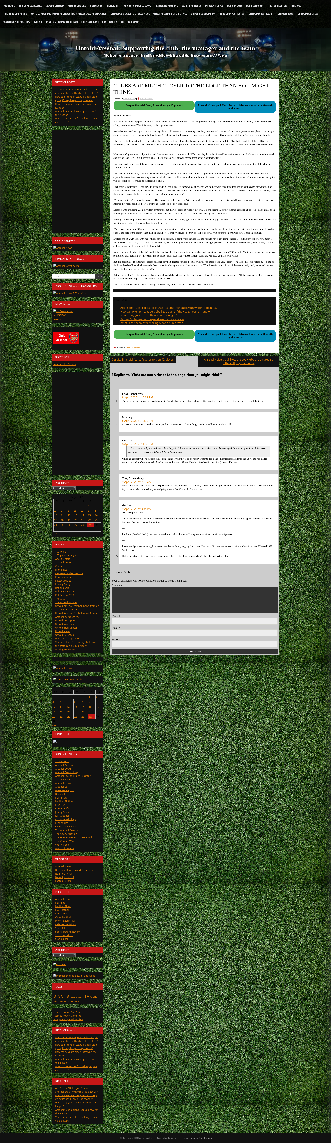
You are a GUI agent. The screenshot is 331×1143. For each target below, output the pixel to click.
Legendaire (61, 823)
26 (69, 524)
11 (62, 515)
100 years (9, 6)
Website (116, 639)
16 (96, 515)
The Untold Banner (15, 14)
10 (55, 515)
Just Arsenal (62, 815)
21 (82, 520)
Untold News (285, 14)
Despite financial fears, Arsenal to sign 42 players (143, 359)
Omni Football (63, 917)
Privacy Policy (214, 6)
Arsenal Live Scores (64, 364)
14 (82, 515)
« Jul (55, 533)
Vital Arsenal (62, 844)
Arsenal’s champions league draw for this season (152, 319)
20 (75, 520)
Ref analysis (234, 6)
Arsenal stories (133, 347)
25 (62, 524)
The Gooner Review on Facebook (73, 837)
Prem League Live (65, 920)
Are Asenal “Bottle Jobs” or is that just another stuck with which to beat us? (168, 308)
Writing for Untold (133, 22)
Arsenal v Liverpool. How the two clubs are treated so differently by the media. (238, 361)
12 (69, 515)
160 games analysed (30, 6)
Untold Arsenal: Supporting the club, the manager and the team (165, 48)
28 (82, 524)
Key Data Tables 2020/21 (138, 6)
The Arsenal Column (67, 830)
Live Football (62, 910)
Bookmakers (62, 794)
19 (69, 520)
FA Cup (91, 996)
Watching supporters (16, 22)
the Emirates (73, 1001)
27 (75, 524)
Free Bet (60, 804)
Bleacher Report (64, 790)
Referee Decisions (65, 924)
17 (55, 520)
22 (89, 520)
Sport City (60, 928)
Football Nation (64, 801)
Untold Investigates (231, 14)
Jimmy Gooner (63, 812)
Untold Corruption (203, 14)
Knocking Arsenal (167, 6)
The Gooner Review (66, 833)
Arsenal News (63, 779)
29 (89, 524)
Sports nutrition (64, 935)
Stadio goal (61, 938)
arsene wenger (77, 997)
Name (116, 616)
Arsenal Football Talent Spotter (73, 775)
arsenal (62, 995)
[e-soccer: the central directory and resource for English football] (59, 964)
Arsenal (57, 319)
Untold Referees (308, 14)
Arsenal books (77, 6)
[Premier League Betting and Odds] (74, 975)
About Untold (55, 6)
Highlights (113, 6)
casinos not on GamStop (67, 1012)
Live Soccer (61, 913)
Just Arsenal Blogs (65, 819)
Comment (118, 585)
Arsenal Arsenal (64, 765)
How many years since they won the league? (148, 315)
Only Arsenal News (66, 826)
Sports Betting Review (67, 931)
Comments (96, 6)
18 (62, 520)
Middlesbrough (60, 1001)
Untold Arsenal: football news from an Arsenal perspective (69, 14)
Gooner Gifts (62, 808)
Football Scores (64, 881)
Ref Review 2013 (278, 6)
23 (96, 520)
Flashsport (61, 902)
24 (55, 524)
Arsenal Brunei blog (66, 772)
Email (116, 627)
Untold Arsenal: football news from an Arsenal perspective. (149, 14)
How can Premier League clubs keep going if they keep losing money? (165, 311)
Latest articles (191, 6)
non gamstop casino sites (68, 1019)
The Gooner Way (64, 841)
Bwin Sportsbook (64, 877)
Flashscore (61, 797)
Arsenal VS (61, 786)
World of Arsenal (64, 848)
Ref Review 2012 (255, 6)
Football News (63, 906)
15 (89, 515)
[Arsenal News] (62, 247)
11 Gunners (62, 761)
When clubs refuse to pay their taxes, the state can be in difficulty (75, 22)
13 (75, 515)
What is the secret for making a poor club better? (152, 323)
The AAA (296, 6)
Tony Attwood (146, 98)
